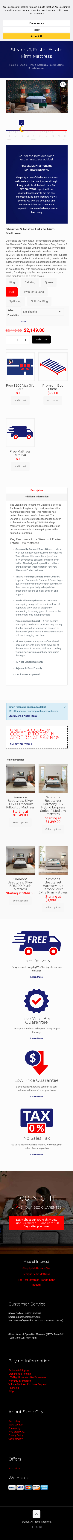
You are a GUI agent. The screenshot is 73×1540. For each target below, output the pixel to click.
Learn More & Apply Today (23, 715)
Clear (23, 321)
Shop (22, 64)
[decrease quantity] (10, 340)
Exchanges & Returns (19, 1373)
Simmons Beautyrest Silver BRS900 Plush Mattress (20, 884)
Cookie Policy (15, 1438)
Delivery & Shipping (18, 1370)
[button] (8, 96)
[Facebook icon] (32, 1527)
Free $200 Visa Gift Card (20, 387)
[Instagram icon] (40, 1527)
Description (37, 490)
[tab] (36, 490)
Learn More (36, 977)
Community (14, 1428)
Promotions (14, 1468)
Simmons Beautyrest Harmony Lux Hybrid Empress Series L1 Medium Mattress (53, 806)
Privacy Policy (15, 1435)
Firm (31, 64)
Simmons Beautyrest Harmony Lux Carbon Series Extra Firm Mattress (53, 885)
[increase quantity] (25, 340)
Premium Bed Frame (52, 387)
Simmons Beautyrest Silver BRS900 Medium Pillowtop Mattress (20, 802)
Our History (14, 1421)
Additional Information (36, 496)
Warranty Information (19, 1380)
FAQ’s (11, 1391)
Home (12, 64)
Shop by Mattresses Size (36, 1268)
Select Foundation (13, 313)
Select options (20, 822)
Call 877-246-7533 (20, 744)
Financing (13, 1387)
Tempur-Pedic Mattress (36, 1274)
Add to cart (41, 339)
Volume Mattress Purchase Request (27, 1384)
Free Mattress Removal (20, 453)
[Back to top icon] (36, 1514)
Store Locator (15, 1424)
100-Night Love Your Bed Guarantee (27, 1377)
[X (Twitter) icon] (36, 1527)
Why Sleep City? (16, 1431)
